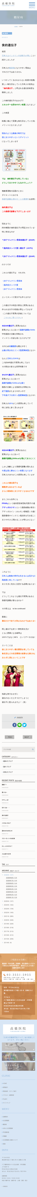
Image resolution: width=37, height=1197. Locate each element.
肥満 (4, 1143)
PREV (10, 737)
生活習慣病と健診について (10, 1140)
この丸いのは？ (6, 823)
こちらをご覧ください (13, 318)
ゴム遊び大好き (6, 854)
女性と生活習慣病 (8, 1128)
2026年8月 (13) (11, 877)
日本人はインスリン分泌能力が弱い (16, 56)
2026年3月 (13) (11, 891)
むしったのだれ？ (7, 846)
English (5, 1099)
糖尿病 (6, 33)
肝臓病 (5, 1136)
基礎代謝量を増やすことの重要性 (15, 199)
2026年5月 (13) (11, 886)
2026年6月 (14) (11, 883)
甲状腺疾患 (6, 1132)
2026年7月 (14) (11, 880)
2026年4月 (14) (11, 889)
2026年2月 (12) (11, 894)
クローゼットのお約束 (8, 838)
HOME (16, 26)
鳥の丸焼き (5, 815)
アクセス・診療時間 (8, 1095)
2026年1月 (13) (11, 897)
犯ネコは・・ (6, 807)
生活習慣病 (6, 1120)
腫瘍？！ (4, 784)
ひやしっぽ (5, 800)
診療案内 (5, 1116)
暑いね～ (4, 792)
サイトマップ (6, 1102)
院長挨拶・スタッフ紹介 (9, 1091)
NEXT (27, 737)
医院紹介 (5, 1087)
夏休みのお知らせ (7, 830)
